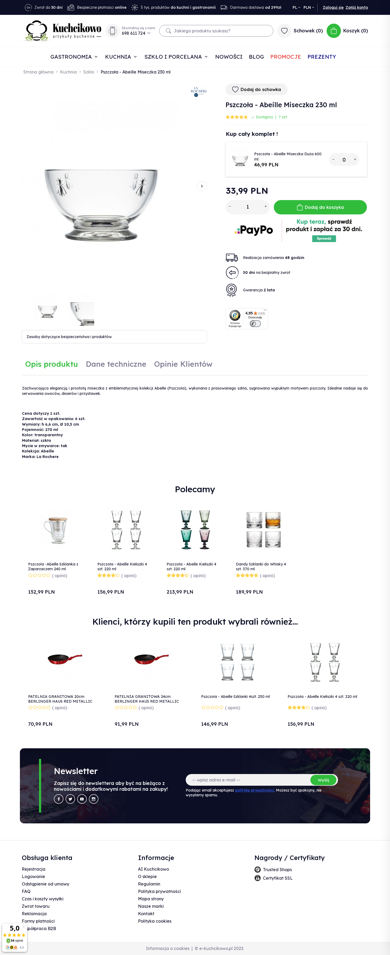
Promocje (285, 56)
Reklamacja (34, 913)
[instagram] (93, 799)
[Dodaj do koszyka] (78, 522)
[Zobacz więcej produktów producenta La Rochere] (199, 91)
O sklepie (147, 876)
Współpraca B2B (39, 928)
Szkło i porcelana (173, 56)
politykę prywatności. (255, 790)
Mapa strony (151, 898)
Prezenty (321, 56)
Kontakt (146, 913)
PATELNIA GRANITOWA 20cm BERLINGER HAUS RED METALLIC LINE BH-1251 (60, 701)
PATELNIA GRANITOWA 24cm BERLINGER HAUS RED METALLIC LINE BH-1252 (147, 701)
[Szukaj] (168, 30)
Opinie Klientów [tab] (183, 364)
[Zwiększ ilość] (355, 159)
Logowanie (33, 876)
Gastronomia (71, 56)
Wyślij (323, 780)
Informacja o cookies (167, 948)
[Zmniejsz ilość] (333, 159)
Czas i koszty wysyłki (42, 898)
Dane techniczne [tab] (116, 364)
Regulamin (149, 884)
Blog (256, 56)
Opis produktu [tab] (51, 364)
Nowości (228, 56)
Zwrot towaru (36, 906)
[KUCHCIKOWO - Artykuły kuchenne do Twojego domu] (62, 31)
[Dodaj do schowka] (78, 508)
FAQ (26, 891)
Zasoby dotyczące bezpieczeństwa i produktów (69, 336)
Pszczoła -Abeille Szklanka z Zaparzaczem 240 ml (53, 566)
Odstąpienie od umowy (45, 884)
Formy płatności (38, 921)
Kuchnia (119, 56)
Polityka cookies (154, 921)
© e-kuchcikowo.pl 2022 (219, 948)
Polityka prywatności (159, 891)
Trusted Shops (277, 869)
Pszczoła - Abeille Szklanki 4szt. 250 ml (235, 696)
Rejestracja (33, 869)
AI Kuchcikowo (153, 869)
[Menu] (265, 311)
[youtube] (82, 799)
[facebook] (58, 799)
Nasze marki (151, 906)
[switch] (255, 323)
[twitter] (70, 799)
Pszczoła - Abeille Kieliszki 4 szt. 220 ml (322, 696)
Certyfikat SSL (278, 878)
